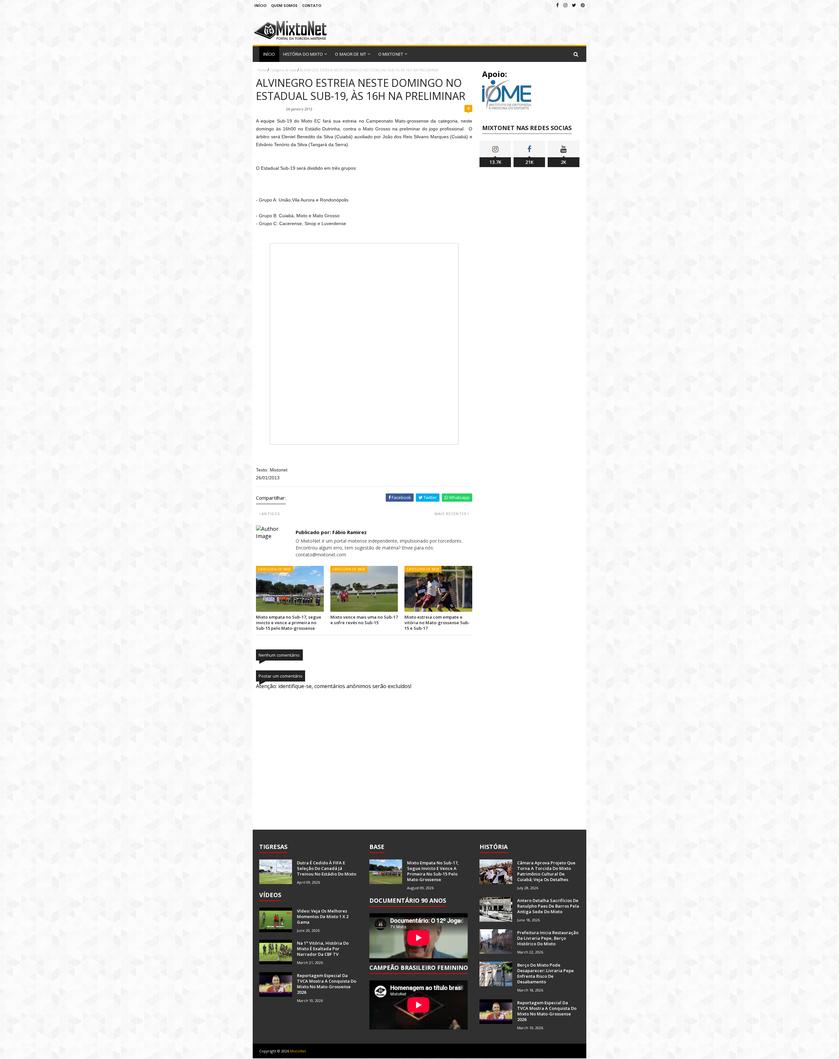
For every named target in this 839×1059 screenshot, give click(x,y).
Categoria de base (283, 70)
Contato (311, 5)
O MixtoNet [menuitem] (390, 54)
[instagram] (565, 5)
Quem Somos (284, 5)
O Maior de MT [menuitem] (350, 54)
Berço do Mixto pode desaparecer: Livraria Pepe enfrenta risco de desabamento (545, 973)
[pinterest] (582, 5)
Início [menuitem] (269, 54)
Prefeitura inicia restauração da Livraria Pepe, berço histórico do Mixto (547, 938)
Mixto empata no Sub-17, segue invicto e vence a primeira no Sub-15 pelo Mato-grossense (288, 622)
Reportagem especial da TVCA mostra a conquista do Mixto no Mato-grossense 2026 (326, 983)
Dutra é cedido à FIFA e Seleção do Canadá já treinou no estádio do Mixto (326, 868)
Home (262, 70)
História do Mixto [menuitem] (303, 54)
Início (260, 5)
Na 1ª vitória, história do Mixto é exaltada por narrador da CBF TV (323, 948)
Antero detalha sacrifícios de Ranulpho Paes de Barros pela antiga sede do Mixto (548, 906)
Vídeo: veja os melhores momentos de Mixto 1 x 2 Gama (322, 916)
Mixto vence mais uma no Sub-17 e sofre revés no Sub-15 (364, 620)
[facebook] (557, 5)
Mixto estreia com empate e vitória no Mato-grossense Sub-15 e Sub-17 (437, 622)
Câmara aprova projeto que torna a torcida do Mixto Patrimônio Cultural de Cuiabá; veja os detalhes (546, 871)
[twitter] (574, 5)
